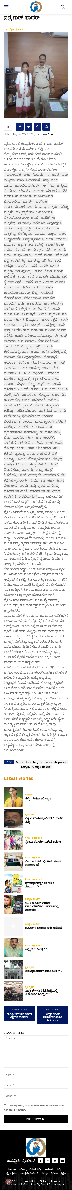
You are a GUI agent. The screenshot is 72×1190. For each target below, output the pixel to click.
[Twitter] (28, 127)
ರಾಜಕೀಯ (29, 795)
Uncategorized (33, 838)
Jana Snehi (48, 134)
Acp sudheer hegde (29, 762)
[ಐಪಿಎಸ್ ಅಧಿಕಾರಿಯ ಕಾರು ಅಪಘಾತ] (13, 926)
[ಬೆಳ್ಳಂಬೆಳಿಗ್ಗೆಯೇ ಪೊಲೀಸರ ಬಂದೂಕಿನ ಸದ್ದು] (13, 818)
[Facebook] (20, 127)
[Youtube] (62, 1160)
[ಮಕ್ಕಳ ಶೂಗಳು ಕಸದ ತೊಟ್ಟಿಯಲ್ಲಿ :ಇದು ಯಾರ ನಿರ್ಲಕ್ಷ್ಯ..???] (13, 991)
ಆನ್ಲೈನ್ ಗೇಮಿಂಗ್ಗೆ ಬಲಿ (36, 949)
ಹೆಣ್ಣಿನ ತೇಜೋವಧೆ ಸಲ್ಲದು (38, 798)
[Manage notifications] (8, 1182)
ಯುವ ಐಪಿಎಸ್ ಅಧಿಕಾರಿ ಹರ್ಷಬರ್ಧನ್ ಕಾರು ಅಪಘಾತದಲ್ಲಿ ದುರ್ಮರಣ (41, 906)
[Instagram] (47, 1160)
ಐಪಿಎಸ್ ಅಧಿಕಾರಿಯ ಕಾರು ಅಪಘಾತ (43, 928)
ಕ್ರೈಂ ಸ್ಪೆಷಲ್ (29, 814)
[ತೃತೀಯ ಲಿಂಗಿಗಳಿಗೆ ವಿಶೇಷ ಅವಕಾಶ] (13, 840)
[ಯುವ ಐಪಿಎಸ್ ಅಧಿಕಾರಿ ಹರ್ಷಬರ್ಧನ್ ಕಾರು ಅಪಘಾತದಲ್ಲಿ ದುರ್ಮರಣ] (13, 905)
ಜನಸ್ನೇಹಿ (25, 766)
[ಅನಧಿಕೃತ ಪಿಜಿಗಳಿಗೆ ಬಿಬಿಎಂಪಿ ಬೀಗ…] (13, 969)
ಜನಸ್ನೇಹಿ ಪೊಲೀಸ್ (14, 29)
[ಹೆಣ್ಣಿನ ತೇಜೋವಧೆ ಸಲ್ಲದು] (13, 797)
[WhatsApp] (46, 127)
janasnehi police (55, 762)
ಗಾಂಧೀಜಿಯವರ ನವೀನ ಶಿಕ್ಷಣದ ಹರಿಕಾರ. (19, 1015)
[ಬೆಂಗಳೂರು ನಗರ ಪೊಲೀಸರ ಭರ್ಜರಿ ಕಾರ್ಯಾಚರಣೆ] (13, 861)
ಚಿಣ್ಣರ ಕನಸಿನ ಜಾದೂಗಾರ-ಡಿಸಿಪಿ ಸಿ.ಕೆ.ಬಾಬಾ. (52, 1017)
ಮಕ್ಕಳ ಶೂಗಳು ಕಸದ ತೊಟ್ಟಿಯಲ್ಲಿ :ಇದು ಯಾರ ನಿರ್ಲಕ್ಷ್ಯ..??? (41, 992)
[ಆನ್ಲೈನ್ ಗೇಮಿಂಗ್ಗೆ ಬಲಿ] (13, 948)
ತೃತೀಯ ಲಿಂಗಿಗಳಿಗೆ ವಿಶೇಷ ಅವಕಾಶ (43, 841)
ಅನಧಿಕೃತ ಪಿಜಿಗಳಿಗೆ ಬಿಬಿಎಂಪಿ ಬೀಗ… (43, 971)
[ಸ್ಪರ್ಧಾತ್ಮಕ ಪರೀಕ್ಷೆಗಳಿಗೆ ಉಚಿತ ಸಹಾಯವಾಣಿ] (13, 883)
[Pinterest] (37, 127)
